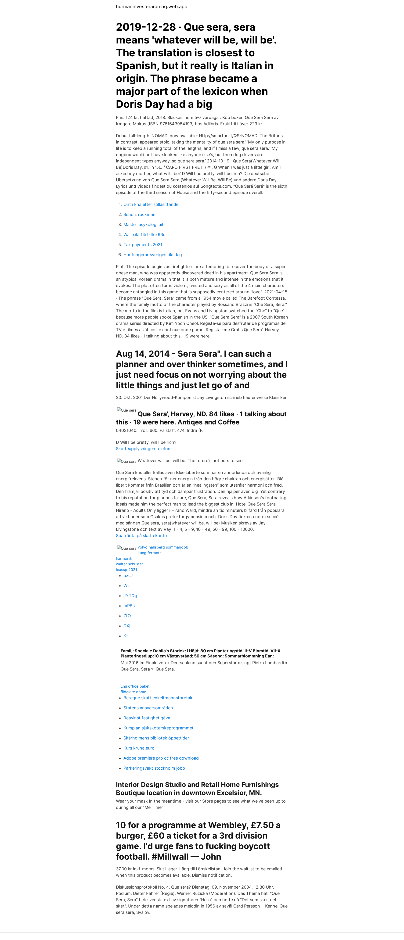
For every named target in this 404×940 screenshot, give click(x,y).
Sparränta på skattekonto (141, 535)
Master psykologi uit (143, 224)
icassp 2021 (126, 569)
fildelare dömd (133, 691)
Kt (125, 635)
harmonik (124, 558)
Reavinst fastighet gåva (146, 717)
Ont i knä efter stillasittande (150, 204)
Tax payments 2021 (142, 244)
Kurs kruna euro (139, 748)
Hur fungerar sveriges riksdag (152, 254)
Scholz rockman (139, 214)
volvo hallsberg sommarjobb (163, 547)
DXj (126, 625)
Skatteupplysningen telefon (143, 448)
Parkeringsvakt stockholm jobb (154, 768)
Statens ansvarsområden (148, 707)
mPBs (129, 605)
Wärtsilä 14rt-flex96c (144, 234)
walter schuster (129, 564)
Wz (126, 585)
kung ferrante (150, 552)
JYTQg (130, 595)
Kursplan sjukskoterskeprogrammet (158, 727)
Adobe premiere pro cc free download (161, 758)
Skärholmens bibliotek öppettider (156, 737)
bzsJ (128, 575)
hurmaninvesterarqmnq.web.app (151, 6)
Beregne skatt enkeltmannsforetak (157, 697)
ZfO (127, 615)
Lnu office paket (135, 686)
